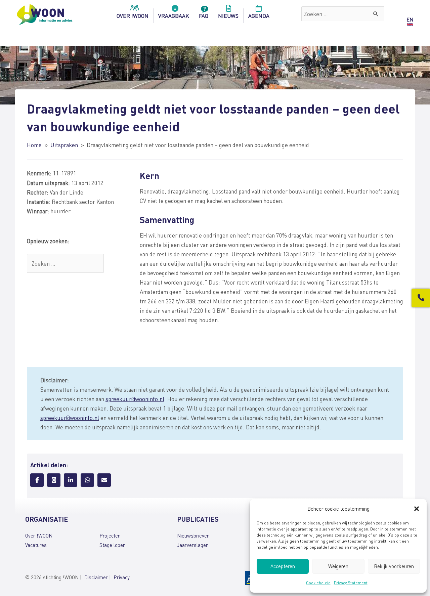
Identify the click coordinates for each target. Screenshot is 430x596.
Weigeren (338, 566)
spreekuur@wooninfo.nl (134, 398)
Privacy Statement (351, 582)
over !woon (132, 15)
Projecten (110, 535)
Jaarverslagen (193, 545)
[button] (416, 508)
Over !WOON (38, 535)
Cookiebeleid (318, 582)
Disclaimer (96, 577)
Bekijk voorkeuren (394, 566)
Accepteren (282, 566)
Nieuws (228, 15)
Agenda (258, 15)
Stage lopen (112, 545)
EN (409, 19)
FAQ (203, 15)
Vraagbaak (173, 15)
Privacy (122, 577)
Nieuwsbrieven (193, 535)
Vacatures (36, 545)
